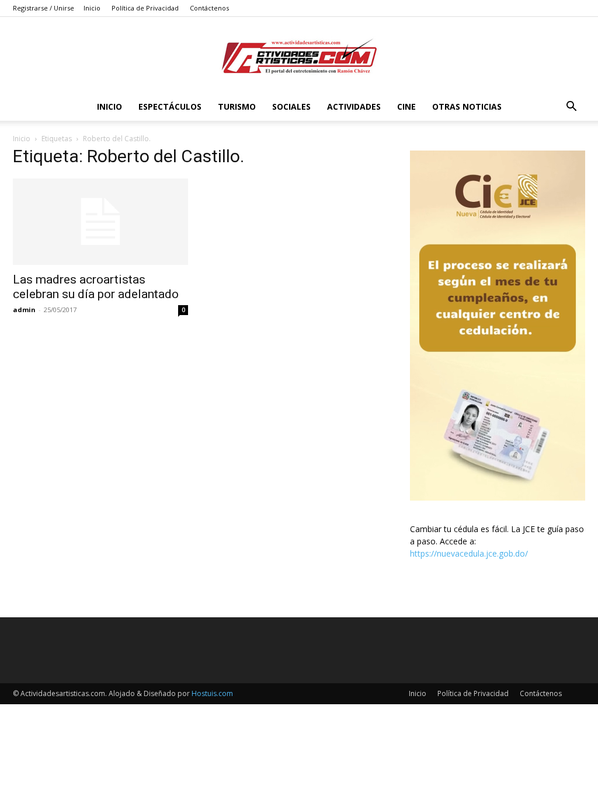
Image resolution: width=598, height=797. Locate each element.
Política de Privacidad (145, 8)
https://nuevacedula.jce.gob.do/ (469, 553)
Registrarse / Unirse (43, 8)
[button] (571, 107)
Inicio (92, 8)
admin (24, 309)
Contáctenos (209, 8)
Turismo (237, 106)
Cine (406, 106)
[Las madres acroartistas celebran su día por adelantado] (100, 222)
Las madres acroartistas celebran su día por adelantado (96, 286)
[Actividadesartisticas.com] (299, 55)
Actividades (354, 106)
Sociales (291, 106)
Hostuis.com (212, 693)
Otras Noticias (467, 106)
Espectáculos (169, 106)
